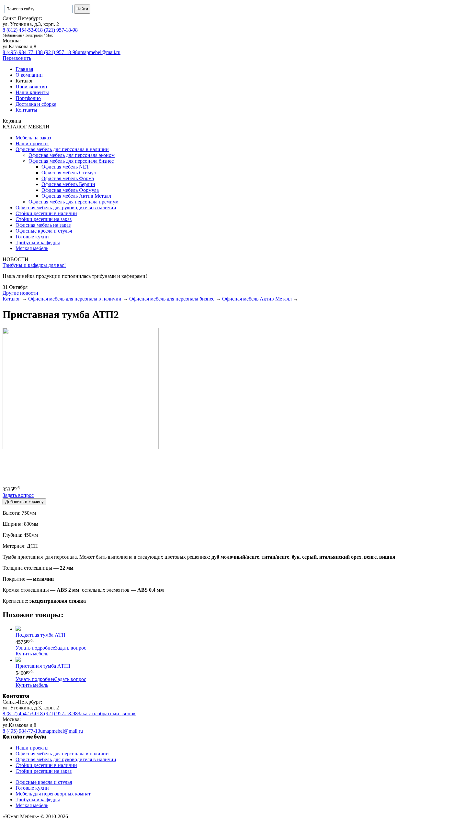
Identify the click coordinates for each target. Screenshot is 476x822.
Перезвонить (17, 58)
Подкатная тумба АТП (40, 635)
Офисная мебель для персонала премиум (73, 201)
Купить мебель (32, 653)
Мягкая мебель (32, 248)
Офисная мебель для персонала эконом (71, 155)
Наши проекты (32, 143)
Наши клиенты (32, 92)
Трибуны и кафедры (38, 242)
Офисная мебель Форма (67, 178)
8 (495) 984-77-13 (21, 52)
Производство (31, 86)
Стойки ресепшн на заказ (44, 219)
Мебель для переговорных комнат (53, 793)
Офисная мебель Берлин (68, 184)
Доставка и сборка (36, 104)
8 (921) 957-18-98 (59, 30)
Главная (24, 69)
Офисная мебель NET (65, 167)
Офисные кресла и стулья (44, 231)
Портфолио (28, 98)
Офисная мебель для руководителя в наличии (66, 207)
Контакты (26, 110)
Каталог (11, 298)
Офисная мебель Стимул (68, 172)
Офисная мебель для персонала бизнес (71, 161)
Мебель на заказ (33, 137)
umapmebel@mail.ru (99, 52)
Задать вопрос (70, 648)
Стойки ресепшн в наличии (46, 213)
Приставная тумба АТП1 (43, 666)
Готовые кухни (32, 236)
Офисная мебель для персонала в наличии (62, 149)
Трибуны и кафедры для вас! (34, 265)
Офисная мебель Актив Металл (76, 196)
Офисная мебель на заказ (43, 225)
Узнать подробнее (35, 648)
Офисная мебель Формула (70, 190)
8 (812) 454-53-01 (21, 30)
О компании (29, 75)
